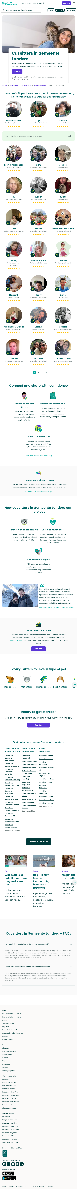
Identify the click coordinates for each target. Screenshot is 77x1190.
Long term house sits (9, 1120)
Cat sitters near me (9, 1082)
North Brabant (40, 86)
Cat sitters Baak (28, 802)
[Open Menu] (74, 3)
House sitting (6, 1117)
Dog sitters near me (9, 1086)
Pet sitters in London (9, 1089)
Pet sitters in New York (10, 1092)
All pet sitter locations (10, 1108)
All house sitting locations (11, 1142)
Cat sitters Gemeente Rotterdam (9, 771)
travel (35, 871)
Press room (6, 1064)
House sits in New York (10, 1126)
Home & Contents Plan (10, 1030)
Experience (71, 10)
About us (5, 1048)
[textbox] (21, 10)
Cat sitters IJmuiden (29, 761)
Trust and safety (8, 1023)
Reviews (5, 1036)
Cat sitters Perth (45, 782)
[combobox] (21, 10)
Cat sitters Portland (46, 800)
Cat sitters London (46, 756)
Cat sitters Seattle (46, 797)
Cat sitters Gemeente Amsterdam (9, 758)
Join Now (66, 3)
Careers (5, 1058)
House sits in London (9, 1123)
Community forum (9, 1051)
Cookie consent (7, 1040)
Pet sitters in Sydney (9, 1098)
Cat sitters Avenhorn (29, 799)
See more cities (28, 811)
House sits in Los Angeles (11, 1129)
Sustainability (7, 1054)
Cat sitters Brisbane (46, 779)
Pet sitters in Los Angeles (11, 1095)
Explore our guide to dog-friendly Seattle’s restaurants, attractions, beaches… (44, 900)
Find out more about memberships (38, 491)
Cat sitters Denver (46, 803)
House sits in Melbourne (10, 1136)
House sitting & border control (12, 1033)
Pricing (4, 1020)
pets (6, 871)
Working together (8, 1071)
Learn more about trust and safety (38, 455)
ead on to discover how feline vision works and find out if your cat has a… (15, 895)
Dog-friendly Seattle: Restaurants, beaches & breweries (41, 881)
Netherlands (26, 86)
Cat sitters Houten (29, 768)
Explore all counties (38, 841)
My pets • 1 (60, 10)
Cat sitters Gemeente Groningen (9, 791)
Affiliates (5, 1067)
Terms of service (38, 1186)
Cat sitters (14, 86)
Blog (3, 1061)
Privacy (50, 1186)
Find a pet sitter (25, 3)
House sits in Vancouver (10, 1139)
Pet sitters (5, 1079)
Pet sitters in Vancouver (10, 1105)
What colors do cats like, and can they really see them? (16, 879)
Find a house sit (38, 3)
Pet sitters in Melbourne (10, 1102)
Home (4, 86)
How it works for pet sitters (11, 1017)
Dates (51, 10)
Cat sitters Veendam (29, 764)
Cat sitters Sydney (46, 759)
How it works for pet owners (12, 1014)
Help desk (5, 1027)
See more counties (12, 830)
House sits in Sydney (9, 1133)
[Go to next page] (46, 372)
